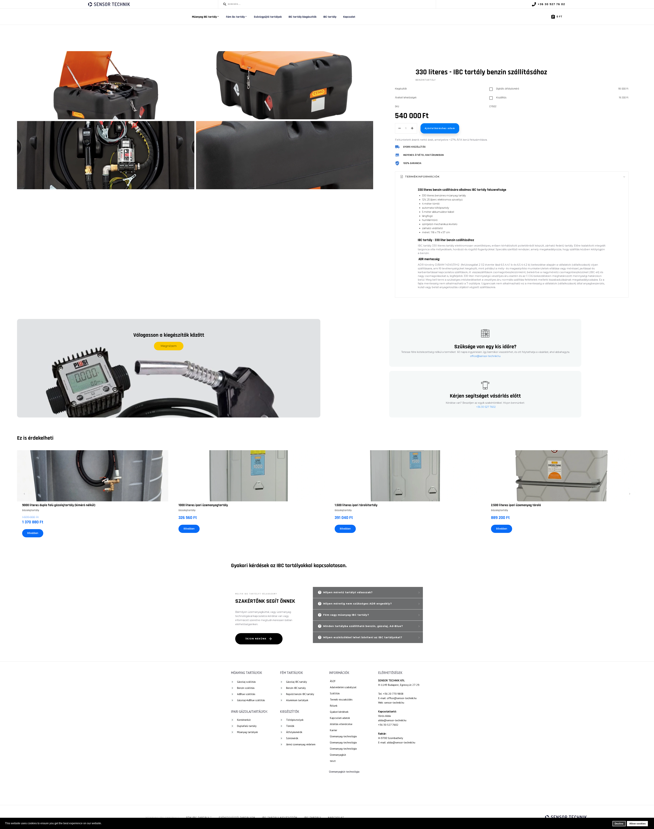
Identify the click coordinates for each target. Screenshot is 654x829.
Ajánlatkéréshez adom (440, 128)
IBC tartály (329, 17)
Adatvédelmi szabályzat (343, 687)
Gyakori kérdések (339, 711)
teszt (333, 761)
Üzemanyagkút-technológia (344, 771)
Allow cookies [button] (637, 823)
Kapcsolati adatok (340, 718)
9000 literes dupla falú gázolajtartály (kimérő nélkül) (58, 505)
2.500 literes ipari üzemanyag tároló (516, 505)
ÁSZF (333, 681)
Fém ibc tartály (235, 17)
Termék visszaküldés (341, 699)
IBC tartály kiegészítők (302, 17)
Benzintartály (426, 80)
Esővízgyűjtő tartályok (268, 17)
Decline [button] (619, 823)
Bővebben (32, 533)
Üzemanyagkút (338, 754)
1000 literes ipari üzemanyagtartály (203, 505)
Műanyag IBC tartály (204, 17)
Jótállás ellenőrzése (341, 724)
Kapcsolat (349, 17)
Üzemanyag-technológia (343, 736)
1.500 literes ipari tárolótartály (356, 505)
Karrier (333, 730)
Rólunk (333, 705)
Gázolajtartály (30, 510)
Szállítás (335, 693)
